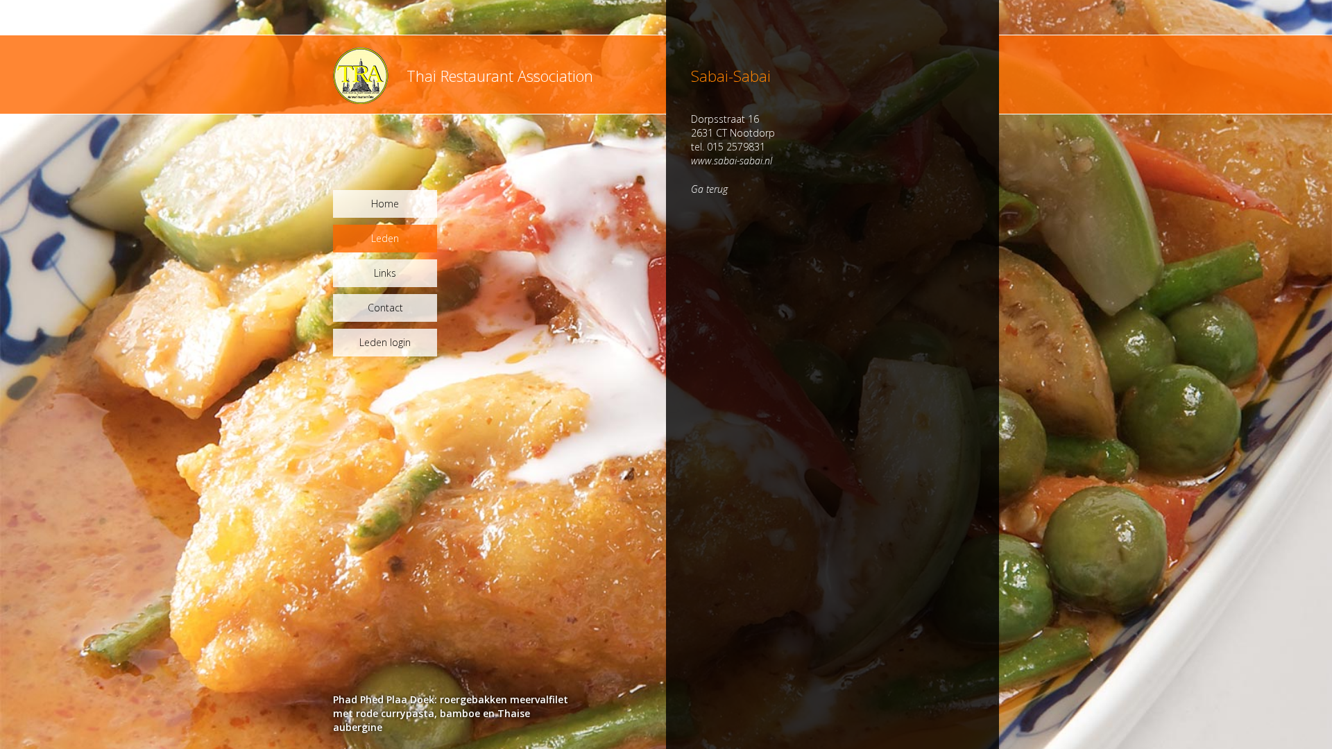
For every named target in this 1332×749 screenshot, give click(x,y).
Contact (385, 307)
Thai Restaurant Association (500, 75)
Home (385, 203)
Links (385, 272)
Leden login (385, 342)
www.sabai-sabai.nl (731, 160)
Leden (385, 238)
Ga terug (709, 189)
